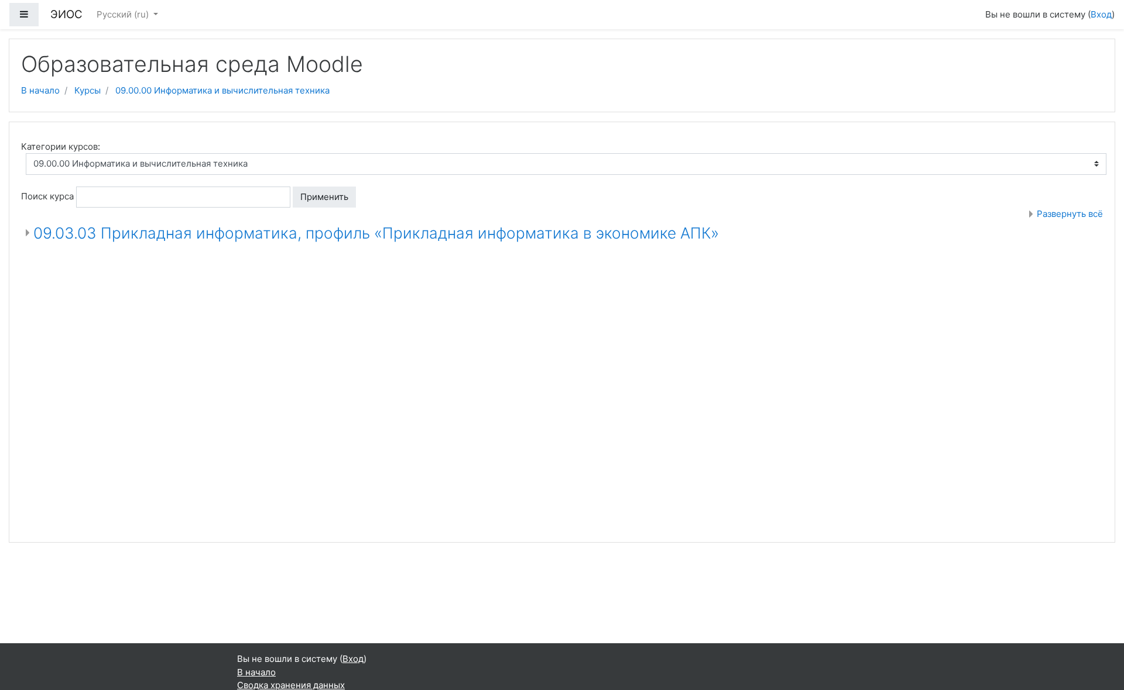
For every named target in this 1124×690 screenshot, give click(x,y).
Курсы (87, 90)
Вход (1101, 14)
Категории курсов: (60, 146)
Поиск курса (47, 196)
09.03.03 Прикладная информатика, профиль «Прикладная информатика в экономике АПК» (376, 233)
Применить (324, 196)
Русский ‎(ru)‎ (124, 14)
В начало (40, 90)
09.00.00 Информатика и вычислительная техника (222, 90)
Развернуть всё (1070, 213)
